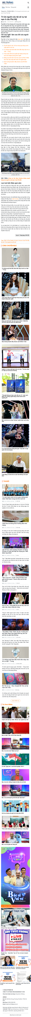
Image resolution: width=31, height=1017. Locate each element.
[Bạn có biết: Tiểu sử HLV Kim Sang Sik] (15, 728)
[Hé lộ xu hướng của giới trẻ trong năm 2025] (15, 806)
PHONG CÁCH (10, 11)
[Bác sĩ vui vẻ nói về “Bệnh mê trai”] (15, 743)
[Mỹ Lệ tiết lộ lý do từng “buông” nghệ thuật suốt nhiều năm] (15, 409)
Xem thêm (15, 700)
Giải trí (18, 555)
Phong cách (13, 7)
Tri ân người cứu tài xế (10, 242)
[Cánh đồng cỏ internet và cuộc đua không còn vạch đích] (15, 462)
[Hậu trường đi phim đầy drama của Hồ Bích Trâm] (15, 332)
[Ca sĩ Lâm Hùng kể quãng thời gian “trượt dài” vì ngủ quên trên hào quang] (15, 435)
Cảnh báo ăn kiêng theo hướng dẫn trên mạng (14, 524)
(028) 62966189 (11, 1002)
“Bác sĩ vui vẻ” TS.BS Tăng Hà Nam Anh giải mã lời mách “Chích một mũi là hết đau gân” (14, 579)
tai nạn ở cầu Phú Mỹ (24, 240)
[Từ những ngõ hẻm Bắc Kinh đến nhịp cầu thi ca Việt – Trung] (15, 257)
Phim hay (8, 7)
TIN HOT (18, 583)
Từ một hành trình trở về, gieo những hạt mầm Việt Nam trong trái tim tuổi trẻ (15, 498)
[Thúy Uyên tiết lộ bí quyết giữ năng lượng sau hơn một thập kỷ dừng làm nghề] (15, 284)
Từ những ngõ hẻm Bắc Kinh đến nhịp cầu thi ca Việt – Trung (15, 660)
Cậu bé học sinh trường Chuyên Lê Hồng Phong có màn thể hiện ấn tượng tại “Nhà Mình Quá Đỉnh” (15, 551)
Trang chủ (3, 11)
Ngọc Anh (4, 21)
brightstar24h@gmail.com (12, 1004)
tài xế (2, 242)
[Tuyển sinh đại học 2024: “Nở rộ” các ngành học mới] (15, 712)
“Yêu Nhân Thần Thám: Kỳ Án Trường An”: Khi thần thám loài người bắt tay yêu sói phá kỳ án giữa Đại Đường (15, 633)
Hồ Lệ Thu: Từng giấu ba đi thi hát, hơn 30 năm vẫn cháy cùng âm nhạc (15, 606)
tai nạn (16, 240)
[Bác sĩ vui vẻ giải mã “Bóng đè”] (15, 837)
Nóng (3, 7)
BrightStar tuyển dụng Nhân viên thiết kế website (22, 968)
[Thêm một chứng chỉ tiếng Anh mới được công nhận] (15, 821)
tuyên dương (15, 199)
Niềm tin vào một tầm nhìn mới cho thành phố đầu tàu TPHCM (7, 968)
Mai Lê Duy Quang (8, 240)
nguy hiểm (20, 39)
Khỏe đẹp (18, 527)
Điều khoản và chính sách (15, 1015)
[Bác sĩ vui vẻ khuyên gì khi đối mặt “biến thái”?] (15, 790)
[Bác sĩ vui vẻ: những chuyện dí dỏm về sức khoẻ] (15, 774)
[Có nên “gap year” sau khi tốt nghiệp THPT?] (15, 759)
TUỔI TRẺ (18, 501)
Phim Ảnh (18, 637)
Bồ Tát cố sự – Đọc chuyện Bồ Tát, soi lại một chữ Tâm (15, 686)
